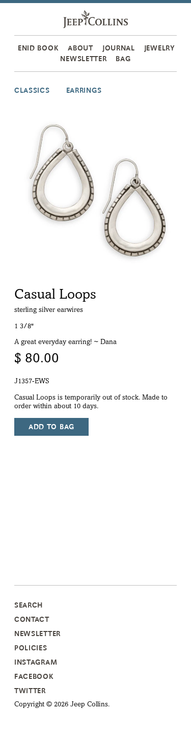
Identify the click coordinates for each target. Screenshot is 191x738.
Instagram (35, 662)
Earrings (84, 90)
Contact (31, 619)
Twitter (30, 691)
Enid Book (38, 48)
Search (28, 605)
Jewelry (159, 48)
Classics (32, 90)
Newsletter (83, 59)
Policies (30, 648)
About (80, 48)
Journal (118, 48)
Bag (123, 59)
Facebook (34, 676)
